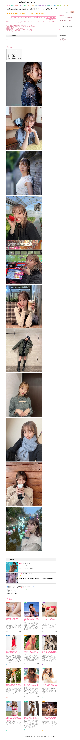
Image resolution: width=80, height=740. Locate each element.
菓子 (60, 17)
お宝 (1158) (54, 17)
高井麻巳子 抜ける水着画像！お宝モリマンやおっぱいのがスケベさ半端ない (31, 619)
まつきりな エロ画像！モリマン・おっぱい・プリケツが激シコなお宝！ (13, 652)
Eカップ (30, 8)
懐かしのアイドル (26, 9)
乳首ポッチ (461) (53, 19)
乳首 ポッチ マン (64, 20)
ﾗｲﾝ (63, 21)
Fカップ (35, 8)
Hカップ (46, 8)
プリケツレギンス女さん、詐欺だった (14, 587)
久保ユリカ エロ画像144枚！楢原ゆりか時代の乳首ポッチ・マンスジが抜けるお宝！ (13, 686)
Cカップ (19, 8)
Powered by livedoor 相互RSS (12, 593)
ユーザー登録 (67, 1)
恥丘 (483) (22, 17)
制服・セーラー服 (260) (33, 17)
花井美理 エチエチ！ (11, 591)
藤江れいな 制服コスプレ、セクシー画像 (14, 58)
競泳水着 (32, 9)
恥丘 (13, 9)
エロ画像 (69, 20)
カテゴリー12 (66, 5)
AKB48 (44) (45, 17)
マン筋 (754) (27, 17)
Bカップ (14, 8)
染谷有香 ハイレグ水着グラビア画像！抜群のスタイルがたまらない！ (19, 586)
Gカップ (40, 8)
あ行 (12, 5)
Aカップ (9, 8)
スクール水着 (39, 9)
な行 (28, 5)
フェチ (48, 5)
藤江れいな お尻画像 (11, 56)
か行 (16, 5)
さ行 (20, 5)
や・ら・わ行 (42, 5)
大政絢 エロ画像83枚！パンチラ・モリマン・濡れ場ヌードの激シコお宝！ (49, 686)
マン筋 (9, 9)
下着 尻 (65, 21)
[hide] (16, 50)
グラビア (63, 17)
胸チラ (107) (48, 19)
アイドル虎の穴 (61, 40)
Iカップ (50, 8)
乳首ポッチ (18, 9)
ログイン (71, 1)
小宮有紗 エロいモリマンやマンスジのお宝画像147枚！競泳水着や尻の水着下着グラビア (13, 719)
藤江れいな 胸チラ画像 (11, 54)
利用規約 (53, 736)
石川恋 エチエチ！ (11, 590)
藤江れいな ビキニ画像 (11, 55)
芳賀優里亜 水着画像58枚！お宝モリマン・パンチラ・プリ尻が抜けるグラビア (49, 719)
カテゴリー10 (53, 5)
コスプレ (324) (40, 17)
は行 (32, 5)
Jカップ (55, 8)
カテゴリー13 (9, 6)
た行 (24, 5)
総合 (8, 5)
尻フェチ (45, 9)
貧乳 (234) (18, 17)
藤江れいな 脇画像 (10, 57)
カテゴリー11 (60, 5)
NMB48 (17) (50, 17)
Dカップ (24, 8)
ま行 (37, 5)
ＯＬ (65, 17)
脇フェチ (50, 9)
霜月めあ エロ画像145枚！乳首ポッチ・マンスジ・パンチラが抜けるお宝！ (49, 652)
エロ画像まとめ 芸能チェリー (63, 39)
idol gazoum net (69, 17)
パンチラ (60, 20)
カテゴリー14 (15, 6)
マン (68, 21)
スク (59, 21)
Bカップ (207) (13, 17)
